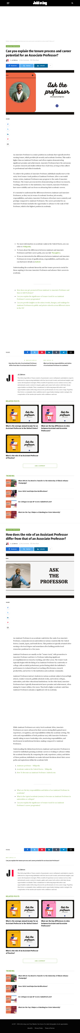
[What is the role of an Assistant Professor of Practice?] (22, 443)
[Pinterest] (8, 139)
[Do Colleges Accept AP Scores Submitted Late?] (11, 504)
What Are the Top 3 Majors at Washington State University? (39, 512)
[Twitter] (8, 129)
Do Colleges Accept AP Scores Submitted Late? (35, 502)
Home (7, 41)
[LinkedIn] (8, 134)
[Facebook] (8, 124)
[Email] (8, 144)
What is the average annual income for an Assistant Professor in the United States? (22, 427)
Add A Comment (40, 466)
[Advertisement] (40, 23)
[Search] (72, 3)
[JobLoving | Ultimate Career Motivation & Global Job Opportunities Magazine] (40, 3)
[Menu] (8, 3)
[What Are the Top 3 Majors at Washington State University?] (11, 514)
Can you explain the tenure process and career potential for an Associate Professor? (32, 860)
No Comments (25, 60)
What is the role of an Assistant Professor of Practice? (22, 457)
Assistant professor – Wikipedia (28, 766)
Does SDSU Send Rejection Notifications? (33, 491)
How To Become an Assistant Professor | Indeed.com (36, 772)
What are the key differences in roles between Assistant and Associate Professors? (55, 428)
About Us (29, 1028)
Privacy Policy (39, 1028)
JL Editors (15, 60)
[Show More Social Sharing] (50, 66)
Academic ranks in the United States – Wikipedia (34, 769)
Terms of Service (50, 1028)
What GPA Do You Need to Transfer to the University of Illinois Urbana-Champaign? (43, 482)
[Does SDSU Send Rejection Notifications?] (11, 493)
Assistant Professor (13, 46)
